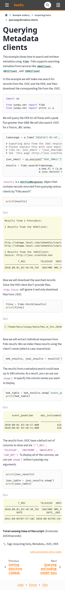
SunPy (19, 5)
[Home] (6, 15)
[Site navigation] (7, 5)
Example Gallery (21, 15)
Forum (33, 585)
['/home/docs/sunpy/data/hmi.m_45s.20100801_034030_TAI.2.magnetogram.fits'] (33, 326)
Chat (45, 585)
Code (20, 585)
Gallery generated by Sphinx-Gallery (46, 551)
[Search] (47, 5)
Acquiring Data (43, 15)
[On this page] (58, 5)
